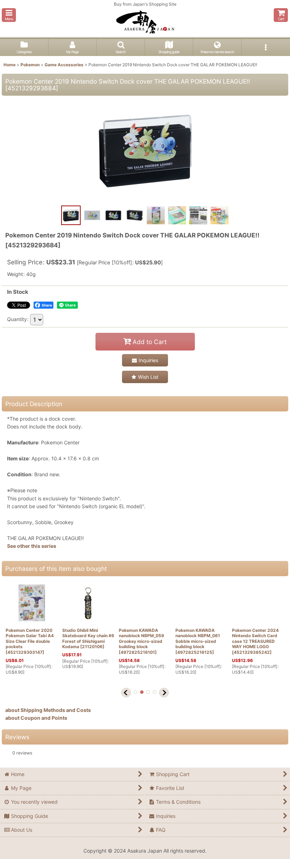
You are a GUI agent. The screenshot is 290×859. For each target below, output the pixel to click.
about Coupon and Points (36, 718)
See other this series (31, 546)
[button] (9, 15)
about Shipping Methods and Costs (48, 710)
